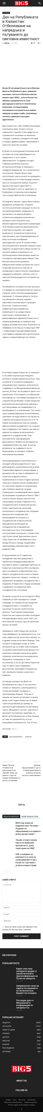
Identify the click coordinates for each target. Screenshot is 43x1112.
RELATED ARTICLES (11, 817)
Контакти (22, 1100)
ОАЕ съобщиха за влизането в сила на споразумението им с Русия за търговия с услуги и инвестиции (26, 860)
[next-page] (7, 871)
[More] (26, 48)
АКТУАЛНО (12, 9)
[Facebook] (4, 48)
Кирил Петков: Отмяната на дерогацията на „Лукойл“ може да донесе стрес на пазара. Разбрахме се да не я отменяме (11, 773)
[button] (4, 3)
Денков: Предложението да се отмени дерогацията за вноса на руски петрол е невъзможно (31, 770)
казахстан (28, 737)
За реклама (31, 1100)
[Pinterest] (15, 48)
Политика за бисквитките (13, 1102)
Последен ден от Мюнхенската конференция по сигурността (25, 1004)
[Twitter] (10, 48)
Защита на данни (30, 1102)
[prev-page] (3, 871)
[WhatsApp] (21, 48)
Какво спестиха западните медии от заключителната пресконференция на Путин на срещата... (27, 973)
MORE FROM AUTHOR (30, 817)
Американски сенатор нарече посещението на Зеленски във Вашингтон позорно (27, 989)
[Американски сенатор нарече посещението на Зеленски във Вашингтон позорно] (8, 989)
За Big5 (8, 1100)
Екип (14, 1100)
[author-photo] (21, 801)
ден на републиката (15, 737)
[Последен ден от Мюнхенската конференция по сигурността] (8, 1003)
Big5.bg (7, 43)
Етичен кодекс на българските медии (21, 1105)
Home (4, 9)
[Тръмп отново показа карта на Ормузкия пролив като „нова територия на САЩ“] (8, 843)
